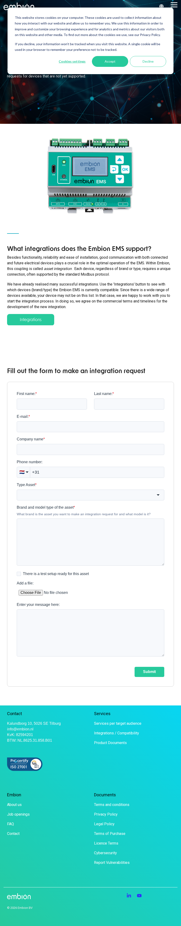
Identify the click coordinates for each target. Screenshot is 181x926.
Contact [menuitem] (13, 833)
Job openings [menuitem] (18, 814)
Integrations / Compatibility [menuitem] (116, 733)
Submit (149, 672)
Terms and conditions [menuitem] (111, 804)
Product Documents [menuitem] (110, 743)
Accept (110, 61)
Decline (148, 61)
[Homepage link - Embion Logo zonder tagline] (19, 896)
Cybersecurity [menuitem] (105, 853)
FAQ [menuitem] (10, 824)
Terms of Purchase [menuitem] (109, 833)
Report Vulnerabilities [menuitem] (112, 862)
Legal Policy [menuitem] (104, 824)
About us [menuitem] (14, 804)
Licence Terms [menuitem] (106, 843)
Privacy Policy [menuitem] (106, 814)
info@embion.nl (20, 729)
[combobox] (90, 495)
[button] (174, 4)
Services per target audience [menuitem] (117, 723)
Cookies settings (72, 61)
